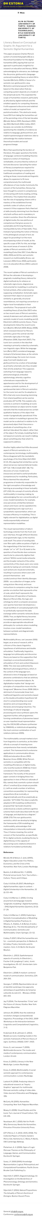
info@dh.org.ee (17, 1211)
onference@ (20, 1214)
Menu (22, 13)
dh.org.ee (29, 1214)
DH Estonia (14, 3)
